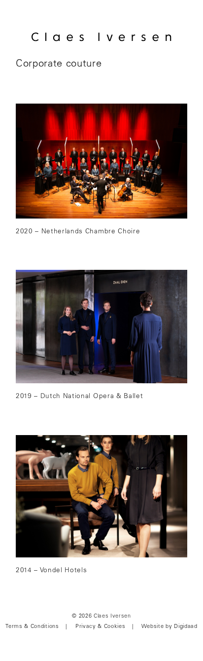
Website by (156, 626)
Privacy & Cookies (100, 626)
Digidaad (185, 626)
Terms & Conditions (32, 626)
